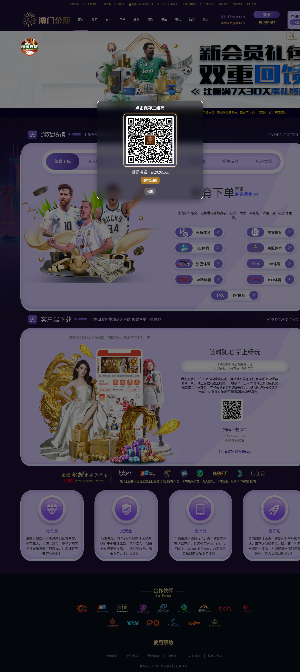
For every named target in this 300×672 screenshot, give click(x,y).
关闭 (150, 191)
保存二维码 (150, 180)
